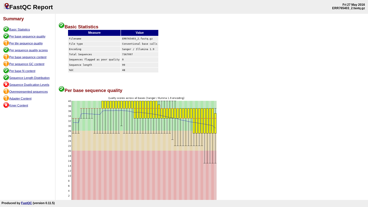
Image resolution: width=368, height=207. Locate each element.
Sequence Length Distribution (29, 78)
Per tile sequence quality (26, 43)
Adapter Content (20, 98)
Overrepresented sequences (28, 91)
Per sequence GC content (26, 64)
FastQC (26, 203)
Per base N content (22, 71)
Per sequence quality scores (28, 50)
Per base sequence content (27, 57)
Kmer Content (18, 105)
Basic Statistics (19, 29)
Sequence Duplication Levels (29, 84)
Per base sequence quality (27, 36)
